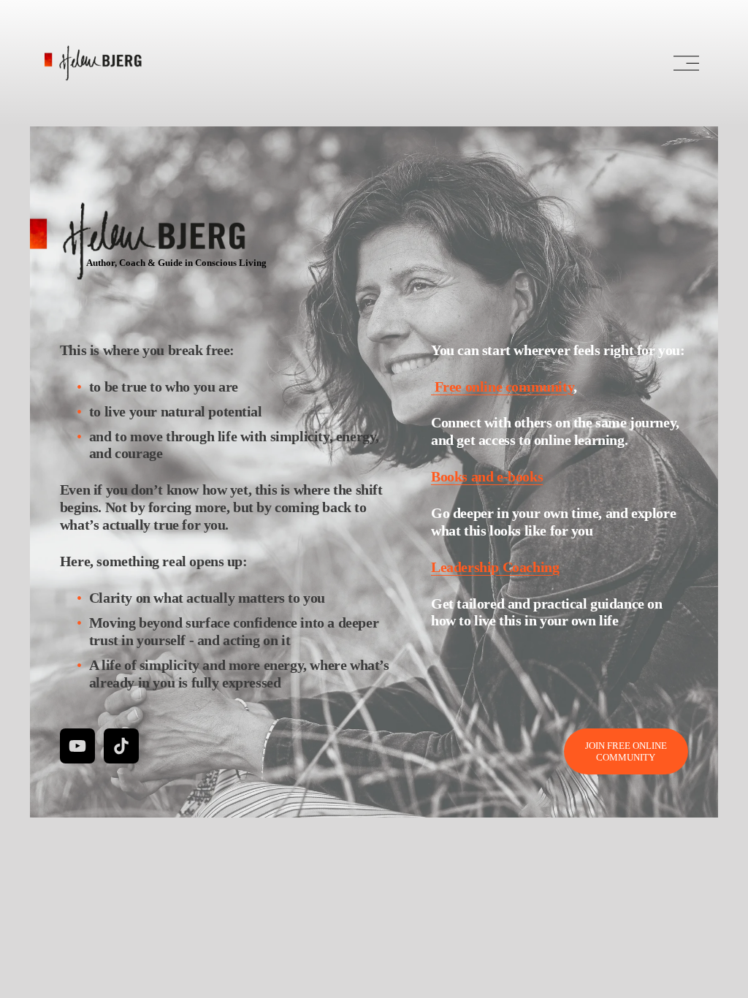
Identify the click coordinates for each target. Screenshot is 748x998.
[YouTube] (77, 745)
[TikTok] (121, 745)
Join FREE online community (626, 751)
